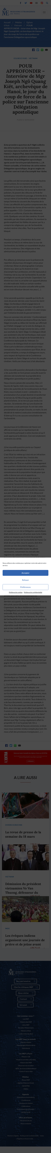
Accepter (25, 573)
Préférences (25, 587)
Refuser (25, 580)
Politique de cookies (15, 592)
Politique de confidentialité (33, 592)
